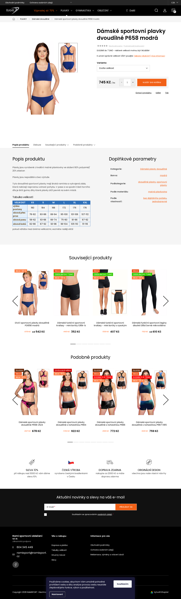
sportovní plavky (162, 183)
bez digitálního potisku (155, 198)
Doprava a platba (60, 545)
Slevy (54, 560)
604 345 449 (25, 547)
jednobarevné (159, 201)
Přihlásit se (126, 507)
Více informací (158, 56)
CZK (173, 2)
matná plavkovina (157, 191)
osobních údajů (105, 514)
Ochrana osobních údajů (41, 2)
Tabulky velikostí (59, 550)
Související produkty (55, 144)
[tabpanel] (32, 303)
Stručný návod (58, 555)
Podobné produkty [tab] (83, 144)
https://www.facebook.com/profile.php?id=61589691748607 (15, 564)
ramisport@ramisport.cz (32, 554)
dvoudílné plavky (147, 181)
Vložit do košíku (152, 82)
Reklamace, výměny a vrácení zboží (107, 554)
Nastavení (57, 594)
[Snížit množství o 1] (122, 82)
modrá (163, 175)
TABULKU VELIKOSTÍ (142, 56)
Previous (15, 301)
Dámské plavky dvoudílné (153, 169)
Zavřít (112, 92)
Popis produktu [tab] (20, 144)
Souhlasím (122, 584)
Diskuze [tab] (37, 144)
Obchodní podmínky (14, 2)
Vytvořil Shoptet (161, 592)
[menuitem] (45, 10)
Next (165, 301)
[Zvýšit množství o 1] (133, 82)
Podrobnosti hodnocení (134, 46)
